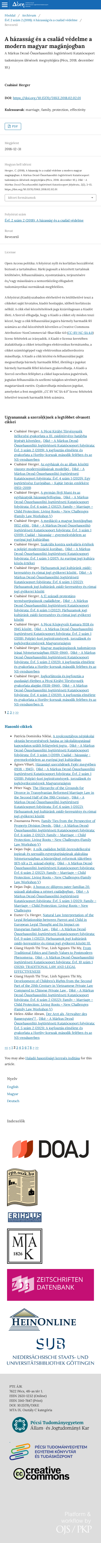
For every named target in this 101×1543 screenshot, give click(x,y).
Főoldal (10, 15)
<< (6, 1047)
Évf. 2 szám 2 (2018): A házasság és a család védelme (41, 20)
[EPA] (22, 1205)
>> (17, 712)
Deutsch (13, 1101)
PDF (14, 126)
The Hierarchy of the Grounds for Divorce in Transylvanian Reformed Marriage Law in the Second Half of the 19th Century (54, 792)
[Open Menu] (4, 4)
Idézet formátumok (22, 198)
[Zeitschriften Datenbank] (50, 1299)
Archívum (29, 15)
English (12, 1087)
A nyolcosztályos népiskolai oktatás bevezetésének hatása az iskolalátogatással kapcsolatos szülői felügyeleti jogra (54, 741)
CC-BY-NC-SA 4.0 (80, 333)
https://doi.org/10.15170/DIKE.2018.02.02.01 (47, 98)
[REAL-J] (24, 1263)
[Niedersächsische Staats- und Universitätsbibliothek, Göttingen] (50, 1364)
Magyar (12, 1094)
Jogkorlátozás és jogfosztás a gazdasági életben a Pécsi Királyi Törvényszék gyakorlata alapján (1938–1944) (49, 681)
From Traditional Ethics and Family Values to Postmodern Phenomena (53, 952)
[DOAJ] (50, 1162)
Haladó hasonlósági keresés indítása (52, 1058)
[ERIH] (24, 1222)
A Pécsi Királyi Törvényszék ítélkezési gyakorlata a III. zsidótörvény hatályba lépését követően (50, 436)
